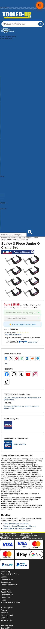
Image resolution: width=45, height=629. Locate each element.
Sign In (2, 6)
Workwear (4, 100)
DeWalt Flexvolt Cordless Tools (12, 161)
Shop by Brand (5, 217)
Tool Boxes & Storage (8, 91)
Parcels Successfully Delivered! (10, 538)
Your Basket (5, 29)
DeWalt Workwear (7, 170)
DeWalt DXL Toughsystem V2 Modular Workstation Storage (22, 157)
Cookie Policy (6, 592)
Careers (4, 577)
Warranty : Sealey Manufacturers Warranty (19, 526)
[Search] (40, 24)
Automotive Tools (6, 44)
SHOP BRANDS (6, 182)
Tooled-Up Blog (6, 224)
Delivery (2, 2)
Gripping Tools (19, 237)
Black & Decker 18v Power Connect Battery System (19, 104)
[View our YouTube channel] (28, 374)
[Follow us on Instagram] (35, 374)
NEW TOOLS (5, 184)
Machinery (4, 73)
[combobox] (20, 24)
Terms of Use (6, 628)
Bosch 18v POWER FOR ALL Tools (13, 110)
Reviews (4, 613)
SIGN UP (3, 190)
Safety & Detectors (7, 87)
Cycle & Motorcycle (7, 50)
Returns (2, 3)
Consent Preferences (9, 584)
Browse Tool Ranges (8, 215)
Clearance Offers (6, 222)
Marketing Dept (7, 608)
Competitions (6, 582)
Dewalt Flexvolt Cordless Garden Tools (15, 159)
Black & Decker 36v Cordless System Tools (16, 106)
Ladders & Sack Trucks (9, 69)
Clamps (28, 237)
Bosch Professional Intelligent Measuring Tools (17, 143)
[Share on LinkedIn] (27, 358)
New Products (5, 218)
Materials (3, 75)
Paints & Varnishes (7, 79)
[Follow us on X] (21, 374)
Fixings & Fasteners (7, 62)
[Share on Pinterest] (16, 358)
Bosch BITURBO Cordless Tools (12, 116)
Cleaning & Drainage (8, 48)
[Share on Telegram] (37, 358)
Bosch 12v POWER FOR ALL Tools (13, 108)
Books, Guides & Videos (9, 46)
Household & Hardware (9, 68)
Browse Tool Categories (9, 213)
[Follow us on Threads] (14, 374)
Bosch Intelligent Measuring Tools (13, 128)
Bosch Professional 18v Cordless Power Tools (17, 137)
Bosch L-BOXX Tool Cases (10, 130)
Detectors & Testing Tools (9, 54)
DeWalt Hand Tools (7, 163)
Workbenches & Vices (8, 99)
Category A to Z (6, 178)
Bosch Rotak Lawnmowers (10, 147)
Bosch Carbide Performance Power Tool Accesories (19, 118)
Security (3, 89)
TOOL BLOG (5, 192)
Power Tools (4, 85)
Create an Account (5, 4)
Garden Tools (5, 64)
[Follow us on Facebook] (6, 374)
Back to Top (5, 572)
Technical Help (6, 620)
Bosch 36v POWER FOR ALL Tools (13, 112)
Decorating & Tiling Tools (9, 52)
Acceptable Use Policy (10, 574)
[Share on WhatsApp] (22, 358)
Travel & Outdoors (7, 95)
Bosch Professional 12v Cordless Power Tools (17, 135)
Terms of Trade (7, 625)
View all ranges (6, 180)
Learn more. (32, 342)
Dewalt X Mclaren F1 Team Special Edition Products (19, 172)
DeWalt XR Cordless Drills (10, 174)
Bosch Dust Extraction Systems (12, 122)
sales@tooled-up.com (6, 8)
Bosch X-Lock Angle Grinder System (14, 149)
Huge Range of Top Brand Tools (10, 534)
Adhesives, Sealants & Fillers (11, 40)
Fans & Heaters (6, 60)
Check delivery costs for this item (15, 523)
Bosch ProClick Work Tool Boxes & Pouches (16, 133)
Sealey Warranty (19, 444)
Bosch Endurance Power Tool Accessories (16, 124)
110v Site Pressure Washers (10, 102)
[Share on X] (11, 358)
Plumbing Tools (6, 81)
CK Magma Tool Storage (9, 151)
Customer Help (6, 228)
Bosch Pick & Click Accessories (12, 132)
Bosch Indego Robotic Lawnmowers (13, 126)
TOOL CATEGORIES (8, 35)
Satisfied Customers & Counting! (31, 538)
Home (2, 0)
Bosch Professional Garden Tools (12, 139)
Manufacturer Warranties (10, 602)
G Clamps (35, 237)
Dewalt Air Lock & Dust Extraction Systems (16, 153)
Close (2, 176)
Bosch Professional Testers (10, 145)
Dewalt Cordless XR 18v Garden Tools (14, 155)
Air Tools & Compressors (9, 42)
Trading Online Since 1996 (29, 534)
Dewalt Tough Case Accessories (12, 164)
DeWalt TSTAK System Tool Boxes (13, 168)
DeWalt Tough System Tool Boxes (13, 166)
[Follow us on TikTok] (6, 382)
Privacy (4, 610)
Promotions (4, 220)
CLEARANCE (5, 188)
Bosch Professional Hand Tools (12, 141)
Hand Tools (4, 66)
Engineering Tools (7, 58)
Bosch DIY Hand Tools (8, 120)
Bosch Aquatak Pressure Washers (13, 114)
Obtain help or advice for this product (17, 528)
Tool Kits (3, 93)
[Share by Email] (6, 364)
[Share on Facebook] (6, 358)
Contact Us (4, 226)
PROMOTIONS (6, 186)
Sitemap (4, 618)
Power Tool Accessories (9, 83)
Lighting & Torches (7, 71)
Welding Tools (5, 97)
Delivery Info (6, 597)
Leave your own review (12, 334)
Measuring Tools (6, 77)
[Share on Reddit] (32, 358)
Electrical (3, 56)
